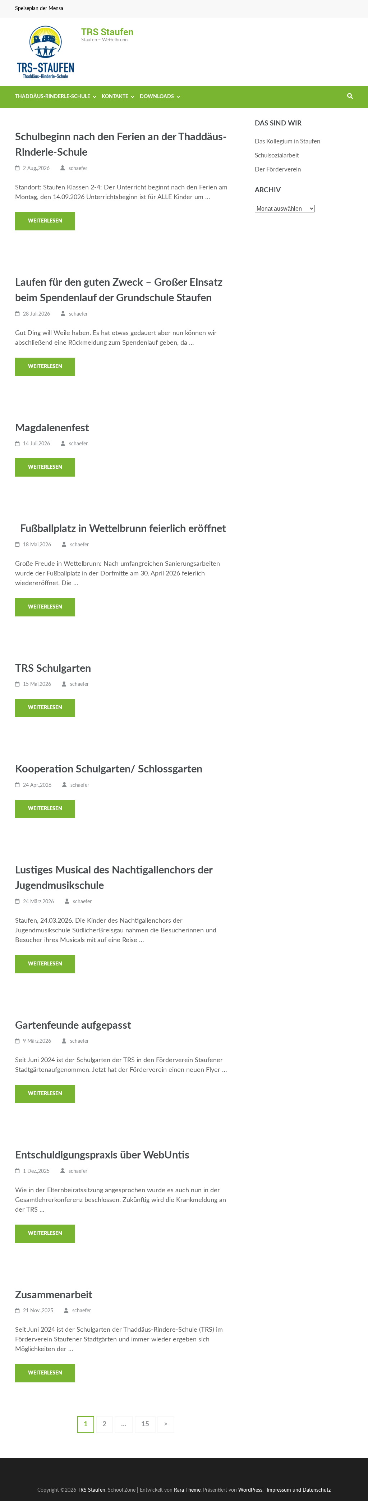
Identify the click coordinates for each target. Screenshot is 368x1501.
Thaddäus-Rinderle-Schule (52, 96)
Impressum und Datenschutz (299, 1490)
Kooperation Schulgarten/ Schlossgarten (108, 769)
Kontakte (115, 96)
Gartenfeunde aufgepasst (73, 1025)
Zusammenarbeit (53, 1295)
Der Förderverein (278, 169)
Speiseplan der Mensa (39, 8)
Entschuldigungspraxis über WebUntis (102, 1155)
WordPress (250, 1490)
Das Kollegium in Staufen (287, 141)
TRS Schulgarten (53, 669)
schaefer (78, 168)
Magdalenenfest (52, 428)
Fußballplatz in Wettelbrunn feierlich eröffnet (120, 529)
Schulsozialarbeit (277, 155)
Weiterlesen (45, 221)
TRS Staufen (107, 31)
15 (148, 1422)
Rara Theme (187, 1490)
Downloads (157, 96)
